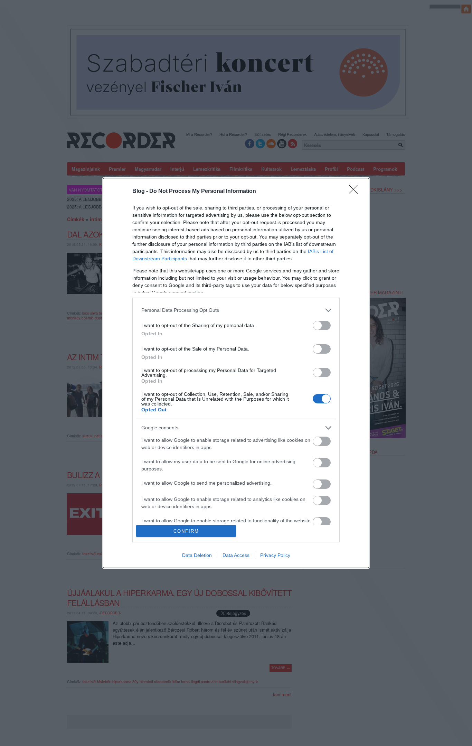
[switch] (322, 325)
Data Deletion (197, 555)
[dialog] (236, 373)
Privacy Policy (275, 555)
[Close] (355, 191)
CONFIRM (186, 531)
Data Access (236, 555)
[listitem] (236, 310)
